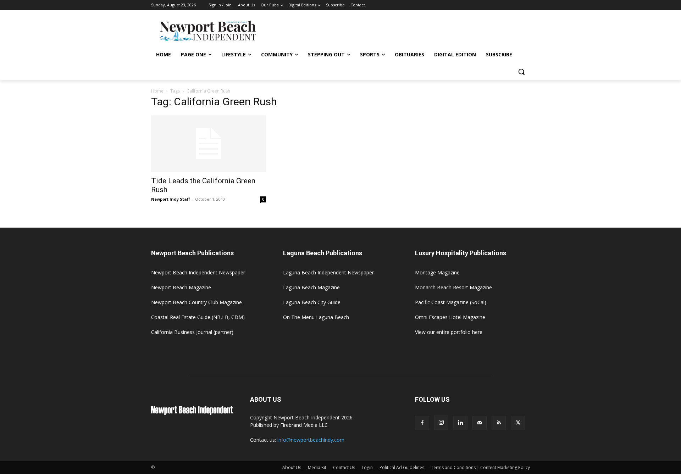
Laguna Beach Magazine (311, 287)
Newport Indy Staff (170, 199)
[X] (518, 423)
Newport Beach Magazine (181, 287)
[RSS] (499, 423)
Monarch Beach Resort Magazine (453, 287)
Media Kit (317, 467)
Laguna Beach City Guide (311, 302)
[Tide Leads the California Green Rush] (208, 143)
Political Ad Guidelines (402, 467)
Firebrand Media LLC (304, 425)
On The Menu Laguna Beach (316, 317)
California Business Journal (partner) (192, 332)
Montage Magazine (437, 272)
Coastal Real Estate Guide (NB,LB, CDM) (198, 317)
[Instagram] (441, 423)
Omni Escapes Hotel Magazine (450, 317)
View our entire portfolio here (448, 332)
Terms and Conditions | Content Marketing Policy (480, 467)
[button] (521, 71)
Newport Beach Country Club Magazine (196, 302)
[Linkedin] (460, 423)
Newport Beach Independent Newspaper (198, 272)
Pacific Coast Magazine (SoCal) (450, 302)
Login (367, 467)
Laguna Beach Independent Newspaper (328, 272)
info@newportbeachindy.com (310, 439)
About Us (291, 467)
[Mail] (479, 423)
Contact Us (344, 467)
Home (157, 91)
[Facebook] (422, 423)
